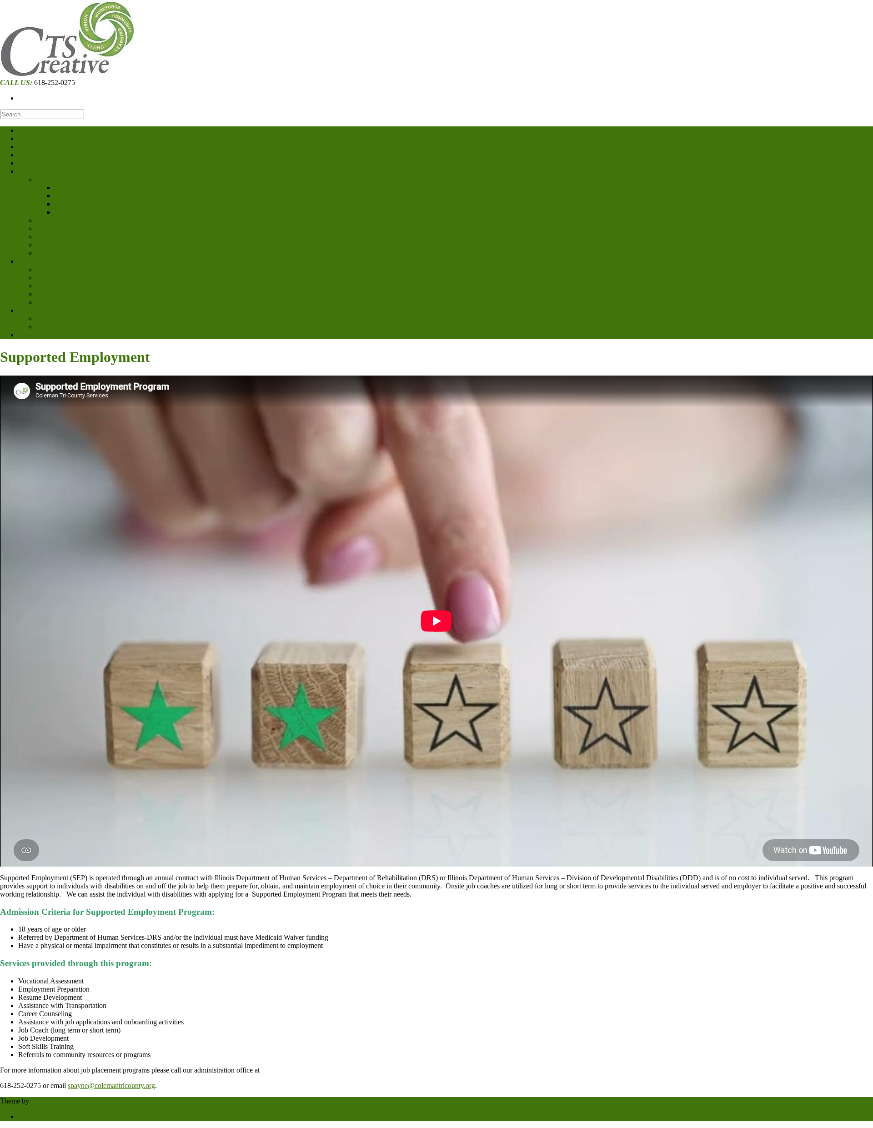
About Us (32, 261)
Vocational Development (90, 212)
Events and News (61, 277)
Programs (31, 171)
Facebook (32, 1116)
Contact (29, 310)
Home (27, 130)
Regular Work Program (88, 196)
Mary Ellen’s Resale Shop (55, 335)
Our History (53, 294)
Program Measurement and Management (76, 163)
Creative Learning (62, 228)
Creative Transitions (65, 245)
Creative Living (58, 220)
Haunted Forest (40, 146)
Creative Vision (58, 253)
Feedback (50, 318)
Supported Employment (89, 204)
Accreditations (57, 269)
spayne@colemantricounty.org (111, 1085)
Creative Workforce (64, 179)
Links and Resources (66, 286)
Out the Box (48, 1101)
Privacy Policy (57, 302)
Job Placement (75, 187)
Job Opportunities (43, 155)
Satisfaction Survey (64, 327)
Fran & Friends (40, 138)
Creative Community (66, 237)
